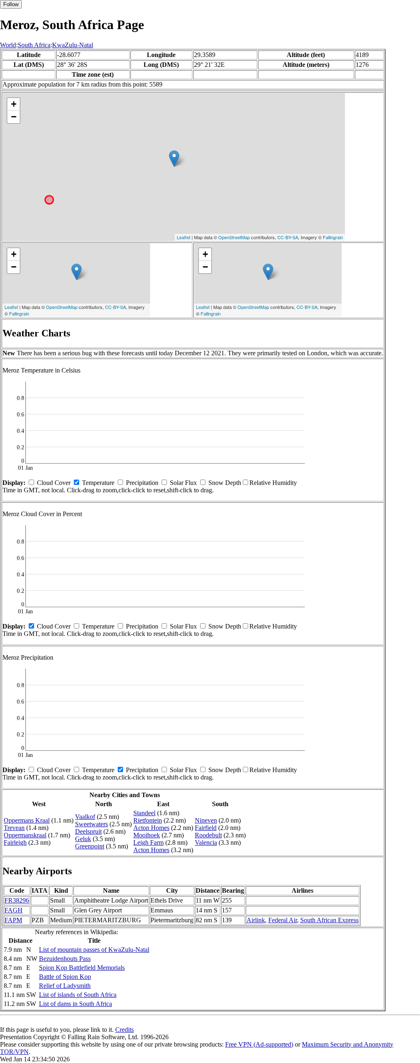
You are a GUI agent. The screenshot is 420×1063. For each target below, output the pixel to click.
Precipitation (142, 482)
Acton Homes (151, 827)
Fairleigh (15, 842)
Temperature (98, 482)
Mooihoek (146, 835)
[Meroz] (174, 158)
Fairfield (206, 827)
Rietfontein (147, 820)
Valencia (206, 842)
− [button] (13, 117)
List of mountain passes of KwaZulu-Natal (94, 949)
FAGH (14, 910)
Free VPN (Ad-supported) (259, 1044)
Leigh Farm (148, 842)
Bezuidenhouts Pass (65, 958)
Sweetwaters (91, 824)
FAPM (13, 920)
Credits (124, 1029)
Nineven (206, 820)
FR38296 (17, 900)
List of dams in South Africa (75, 1003)
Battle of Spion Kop (65, 976)
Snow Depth (224, 482)
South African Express (329, 920)
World (8, 44)
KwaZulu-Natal (72, 44)
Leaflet (183, 237)
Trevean (14, 827)
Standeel (144, 812)
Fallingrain (333, 237)
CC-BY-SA (287, 237)
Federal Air (282, 920)
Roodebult (208, 835)
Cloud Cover (54, 482)
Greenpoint (89, 846)
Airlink (256, 920)
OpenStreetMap (234, 237)
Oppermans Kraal (27, 820)
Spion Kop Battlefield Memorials (82, 967)
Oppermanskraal (25, 835)
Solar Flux (183, 482)
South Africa (34, 44)
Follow (10, 4)
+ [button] (13, 104)
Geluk (83, 838)
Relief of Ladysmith (65, 985)
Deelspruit (88, 831)
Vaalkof (85, 816)
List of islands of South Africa (77, 994)
